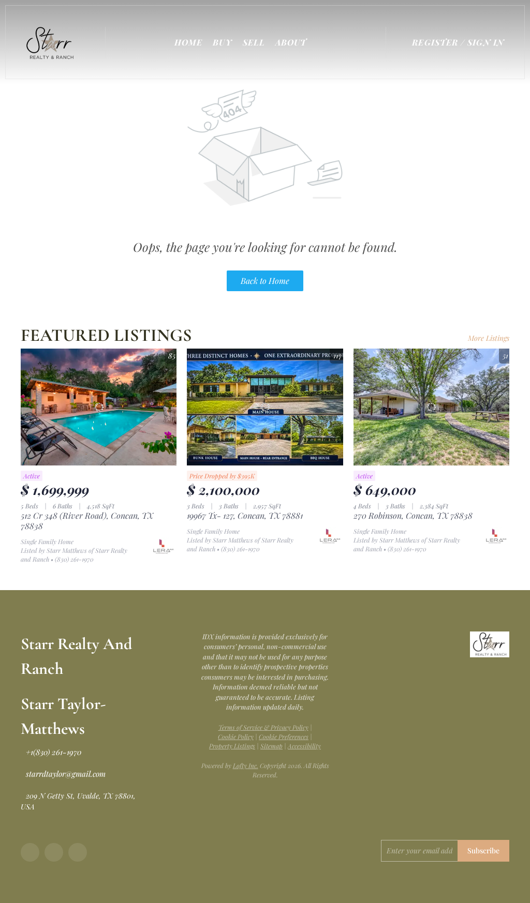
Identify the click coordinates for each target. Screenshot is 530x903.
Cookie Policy (236, 736)
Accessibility (304, 746)
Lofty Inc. (245, 765)
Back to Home (265, 280)
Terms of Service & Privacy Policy (263, 727)
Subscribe (483, 850)
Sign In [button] (485, 42)
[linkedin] (54, 852)
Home (188, 42)
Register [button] (435, 42)
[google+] (77, 852)
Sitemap (271, 746)
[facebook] (30, 852)
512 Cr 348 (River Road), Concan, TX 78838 (87, 520)
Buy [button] (222, 42)
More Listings (488, 338)
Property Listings (232, 746)
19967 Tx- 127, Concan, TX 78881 (245, 515)
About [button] (291, 42)
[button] (52, 42)
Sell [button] (254, 42)
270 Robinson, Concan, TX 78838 (413, 515)
